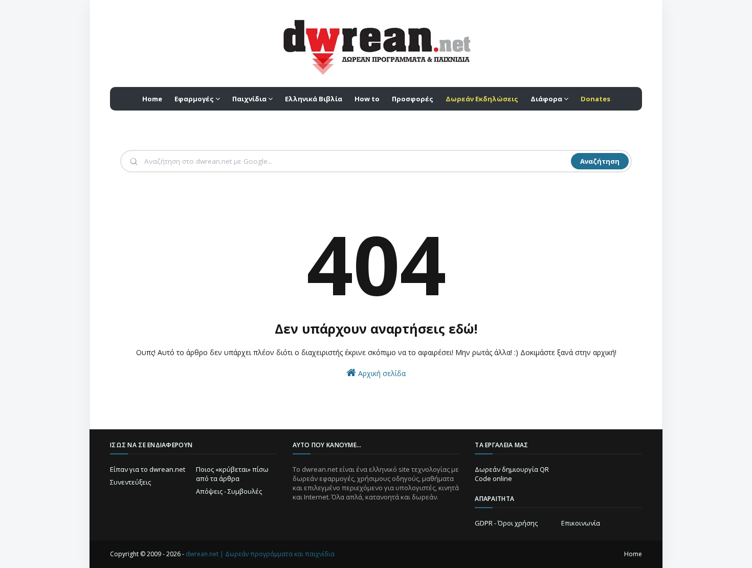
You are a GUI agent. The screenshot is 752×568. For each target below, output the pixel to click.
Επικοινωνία (580, 523)
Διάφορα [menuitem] (546, 98)
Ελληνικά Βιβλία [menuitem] (313, 98)
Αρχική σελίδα (381, 373)
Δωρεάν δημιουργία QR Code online (512, 474)
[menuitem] (482, 99)
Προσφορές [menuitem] (412, 98)
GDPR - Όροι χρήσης (506, 523)
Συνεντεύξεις (130, 482)
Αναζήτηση (600, 161)
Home (633, 554)
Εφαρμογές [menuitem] (194, 98)
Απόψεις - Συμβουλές (229, 491)
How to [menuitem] (367, 98)
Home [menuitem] (152, 98)
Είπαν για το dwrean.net (147, 469)
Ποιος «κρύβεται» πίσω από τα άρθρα (232, 474)
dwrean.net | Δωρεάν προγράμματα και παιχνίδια (260, 554)
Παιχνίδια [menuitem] (249, 98)
